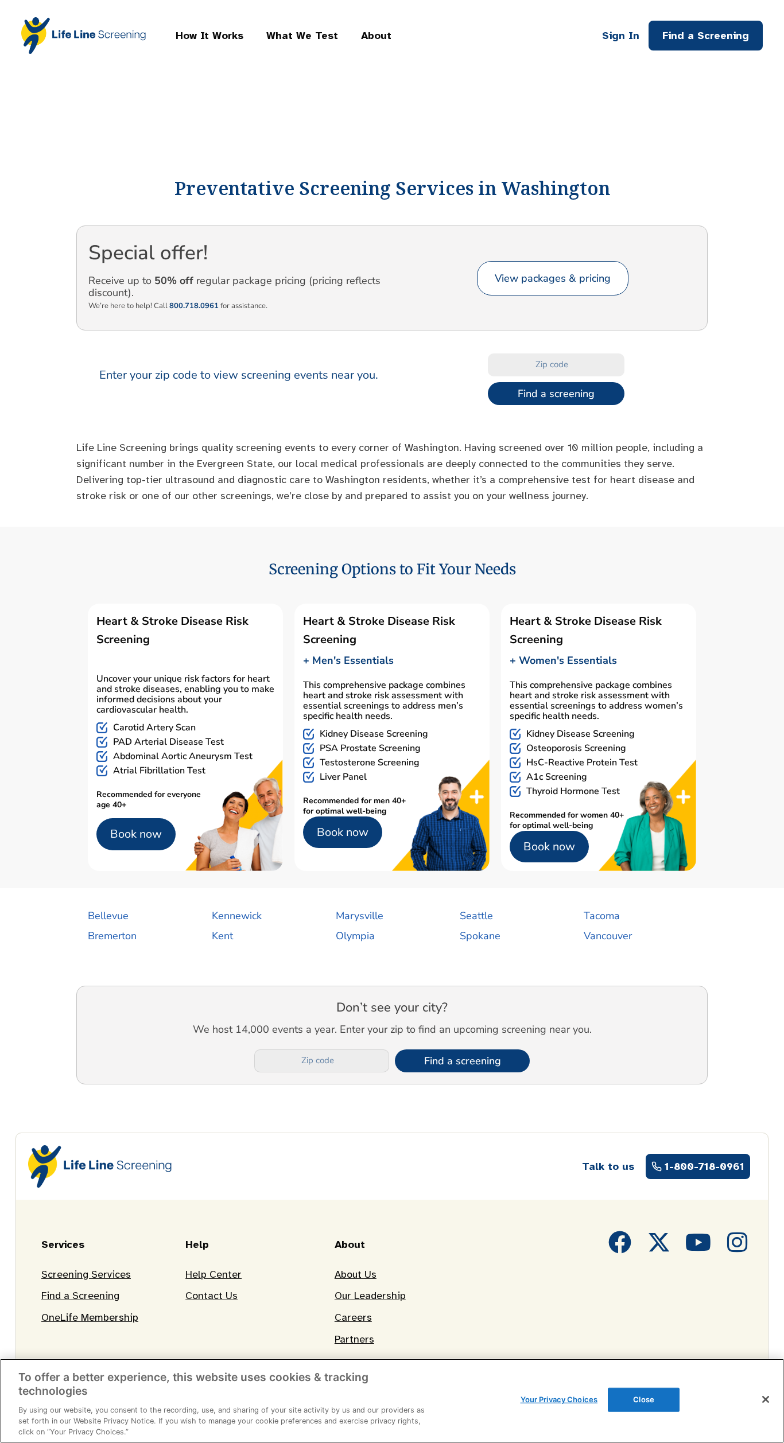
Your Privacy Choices (559, 1399)
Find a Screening (80, 1295)
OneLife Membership (89, 1317)
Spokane (480, 936)
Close (643, 1399)
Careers (353, 1317)
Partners (354, 1339)
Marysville (359, 916)
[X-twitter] (658, 1242)
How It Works (209, 35)
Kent (222, 936)
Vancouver (608, 936)
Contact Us (211, 1295)
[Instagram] (736, 1242)
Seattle (476, 916)
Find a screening (556, 393)
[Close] (765, 1399)
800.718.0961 (194, 306)
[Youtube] (697, 1242)
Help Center (213, 1274)
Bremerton (112, 936)
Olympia (355, 936)
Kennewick (237, 916)
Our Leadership (370, 1295)
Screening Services (86, 1274)
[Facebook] (619, 1242)
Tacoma (602, 916)
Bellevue (108, 916)
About (376, 35)
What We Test (302, 35)
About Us (356, 1274)
